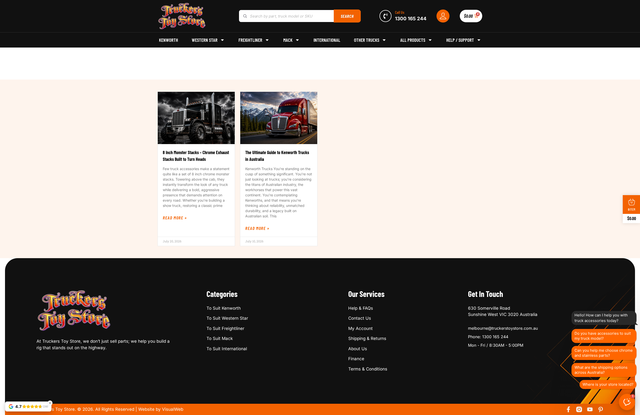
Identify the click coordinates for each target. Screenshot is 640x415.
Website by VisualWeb (160, 409)
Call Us (399, 12)
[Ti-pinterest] (601, 409)
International (327, 40)
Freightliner (250, 40)
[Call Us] (386, 16)
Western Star (205, 40)
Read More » (175, 217)
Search (347, 16)
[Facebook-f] (568, 409)
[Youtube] (590, 409)
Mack (287, 40)
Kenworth (168, 40)
